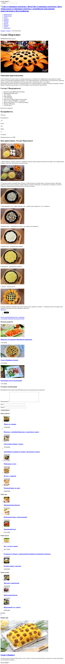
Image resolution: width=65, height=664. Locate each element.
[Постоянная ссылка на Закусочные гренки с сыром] (6, 441)
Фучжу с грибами (10, 476)
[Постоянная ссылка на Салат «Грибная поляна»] (12, 357)
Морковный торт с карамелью (12, 317)
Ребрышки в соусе (10, 464)
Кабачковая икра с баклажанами (15, 517)
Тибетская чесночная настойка (12, 318)
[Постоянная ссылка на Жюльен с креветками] (6, 580)
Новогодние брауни (10, 595)
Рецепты (6, 19)
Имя (2, 404)
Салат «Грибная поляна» (9, 360)
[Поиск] (1, 3)
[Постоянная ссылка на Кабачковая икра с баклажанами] (6, 514)
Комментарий (5, 401)
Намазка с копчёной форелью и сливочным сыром (21, 432)
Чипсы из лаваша (10, 424)
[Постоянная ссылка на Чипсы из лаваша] (6, 421)
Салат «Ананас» (8, 655)
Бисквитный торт (10, 529)
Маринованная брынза (12, 505)
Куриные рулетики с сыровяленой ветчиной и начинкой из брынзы (27, 554)
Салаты (6, 26)
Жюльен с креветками (11, 583)
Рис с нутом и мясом (11, 546)
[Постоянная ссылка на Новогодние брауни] (6, 592)
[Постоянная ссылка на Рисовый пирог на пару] (6, 485)
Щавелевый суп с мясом (12, 607)
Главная (3, 31)
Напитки (6, 25)
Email (2, 407)
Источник (3, 309)
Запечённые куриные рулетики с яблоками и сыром (22, 452)
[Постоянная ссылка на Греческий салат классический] (12, 377)
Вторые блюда (8, 16)
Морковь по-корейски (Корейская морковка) (16, 339)
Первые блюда (8, 14)
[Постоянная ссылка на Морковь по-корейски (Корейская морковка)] (12, 336)
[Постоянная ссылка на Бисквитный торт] (6, 526)
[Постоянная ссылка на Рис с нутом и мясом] (6, 543)
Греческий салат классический (11, 380)
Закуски (6, 23)
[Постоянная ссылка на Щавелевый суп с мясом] (6, 604)
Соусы (5, 17)
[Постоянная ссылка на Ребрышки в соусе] (6, 460)
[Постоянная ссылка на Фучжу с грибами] (6, 473)
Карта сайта (7, 28)
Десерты (6, 22)
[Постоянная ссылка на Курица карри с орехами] (6, 563)
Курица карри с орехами (12, 566)
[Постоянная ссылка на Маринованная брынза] (6, 502)
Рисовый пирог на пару (12, 488)
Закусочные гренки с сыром (13, 444)
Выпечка (6, 20)
